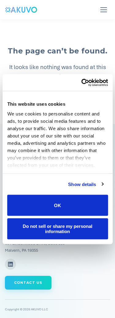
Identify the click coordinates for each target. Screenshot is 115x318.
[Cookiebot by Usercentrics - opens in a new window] (82, 82)
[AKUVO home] (21, 10)
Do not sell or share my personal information (57, 228)
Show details (82, 184)
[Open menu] (104, 9)
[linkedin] (10, 264)
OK (57, 205)
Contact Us (28, 282)
